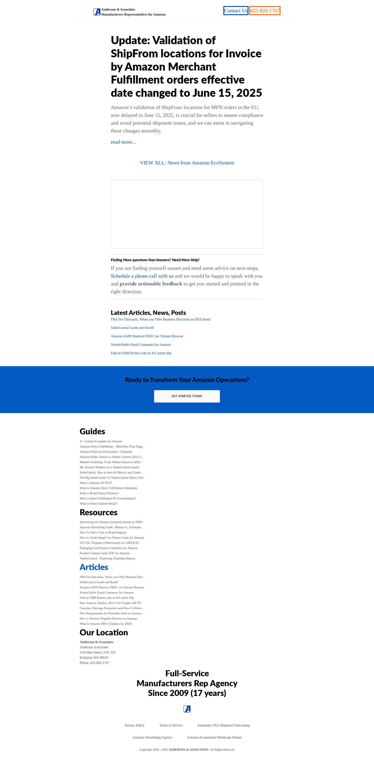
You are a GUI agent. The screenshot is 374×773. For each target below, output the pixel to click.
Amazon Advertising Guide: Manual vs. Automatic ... (112, 527)
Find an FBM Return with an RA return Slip (141, 353)
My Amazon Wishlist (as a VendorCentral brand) (109, 467)
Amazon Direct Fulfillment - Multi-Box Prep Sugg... (112, 446)
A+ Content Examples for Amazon (101, 441)
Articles (94, 567)
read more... (123, 142)
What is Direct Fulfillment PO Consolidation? (108, 498)
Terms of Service (170, 725)
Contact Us (236, 10)
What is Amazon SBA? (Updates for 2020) (106, 623)
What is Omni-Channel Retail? (98, 503)
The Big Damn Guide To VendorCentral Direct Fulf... (113, 477)
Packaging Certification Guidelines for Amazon (109, 548)
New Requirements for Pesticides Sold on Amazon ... (112, 613)
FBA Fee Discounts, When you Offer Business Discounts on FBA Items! (161, 319)
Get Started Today (187, 396)
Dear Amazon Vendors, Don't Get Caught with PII (110, 603)
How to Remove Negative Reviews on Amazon (108, 618)
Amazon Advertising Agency (152, 737)
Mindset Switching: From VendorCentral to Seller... (111, 462)
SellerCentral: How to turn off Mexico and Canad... (111, 472)
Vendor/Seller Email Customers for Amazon (141, 344)
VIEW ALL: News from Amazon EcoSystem (187, 163)
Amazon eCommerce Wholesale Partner (214, 737)
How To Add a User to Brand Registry (103, 532)
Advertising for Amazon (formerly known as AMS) (111, 522)
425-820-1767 (265, 10)
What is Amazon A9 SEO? (96, 483)
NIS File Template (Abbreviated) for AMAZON (109, 542)
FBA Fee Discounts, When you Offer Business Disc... (112, 577)
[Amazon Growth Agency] (97, 11)
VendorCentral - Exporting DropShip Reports (107, 558)
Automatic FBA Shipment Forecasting (223, 725)
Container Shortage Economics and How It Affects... (112, 608)
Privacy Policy (135, 725)
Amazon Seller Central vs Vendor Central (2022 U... (112, 457)
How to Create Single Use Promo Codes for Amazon (112, 537)
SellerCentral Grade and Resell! (132, 328)
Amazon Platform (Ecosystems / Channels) (106, 451)
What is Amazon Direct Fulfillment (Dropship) (108, 488)
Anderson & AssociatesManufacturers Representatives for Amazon (133, 12)
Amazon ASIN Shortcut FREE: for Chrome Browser (147, 336)
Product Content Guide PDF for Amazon (105, 553)
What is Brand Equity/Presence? (99, 493)
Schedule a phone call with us (142, 276)
